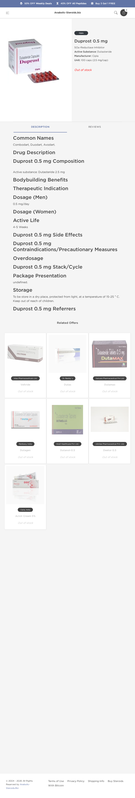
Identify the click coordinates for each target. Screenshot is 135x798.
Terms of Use (56, 781)
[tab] (40, 127)
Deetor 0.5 (109, 450)
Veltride (25, 384)
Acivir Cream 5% (25, 516)
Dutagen (25, 450)
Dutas (67, 384)
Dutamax (109, 384)
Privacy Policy (75, 781)
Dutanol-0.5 (67, 450)
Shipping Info (96, 781)
